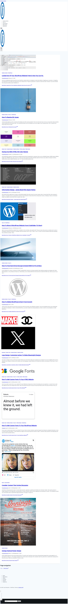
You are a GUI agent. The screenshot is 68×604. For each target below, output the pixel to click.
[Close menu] (0, 591)
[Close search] (1, 599)
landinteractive (5, 78)
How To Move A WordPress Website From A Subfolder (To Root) (22, 225)
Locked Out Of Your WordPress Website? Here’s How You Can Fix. (22, 75)
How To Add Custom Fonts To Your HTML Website (18, 379)
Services (4, 580)
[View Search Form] (1, 28)
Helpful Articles (5, 72)
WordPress (5, 26)
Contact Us (5, 581)
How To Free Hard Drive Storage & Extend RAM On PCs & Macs (22, 266)
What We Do (5, 576)
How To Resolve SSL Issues (10, 117)
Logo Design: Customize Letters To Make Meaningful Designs (21, 355)
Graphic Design (10, 149)
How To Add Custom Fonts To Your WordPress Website (19, 425)
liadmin (4, 428)
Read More (16, 85)
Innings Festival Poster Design (11, 551)
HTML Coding (22, 149)
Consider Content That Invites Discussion (15, 485)
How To (4, 22)
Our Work (4, 579)
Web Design (5, 24)
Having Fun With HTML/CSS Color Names (15, 152)
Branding (3, 352)
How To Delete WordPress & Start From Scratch (17, 302)
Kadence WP (21, 587)
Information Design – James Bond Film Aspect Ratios (18, 190)
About (4, 575)
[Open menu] (1, 50)
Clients (4, 578)
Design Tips (4, 149)
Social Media (5, 23)
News (3, 482)
